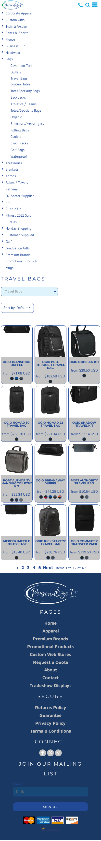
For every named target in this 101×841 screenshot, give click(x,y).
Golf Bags (18, 150)
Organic (16, 117)
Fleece (10, 39)
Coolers (16, 136)
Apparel (50, 630)
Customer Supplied (20, 235)
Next (48, 567)
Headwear (13, 52)
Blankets (12, 169)
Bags (9, 59)
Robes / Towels (17, 182)
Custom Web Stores (50, 654)
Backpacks (18, 97)
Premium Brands (18, 255)
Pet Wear (12, 189)
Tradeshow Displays (51, 685)
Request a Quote (50, 662)
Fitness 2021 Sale (18, 215)
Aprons (11, 176)
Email (17, 784)
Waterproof (19, 156)
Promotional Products (22, 261)
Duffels (16, 72)
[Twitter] (50, 752)
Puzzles (11, 222)
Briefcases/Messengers (27, 123)
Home (50, 623)
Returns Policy (50, 707)
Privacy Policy (50, 723)
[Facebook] (42, 752)
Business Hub (15, 46)
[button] (87, 4)
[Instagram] (58, 752)
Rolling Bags (20, 130)
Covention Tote (21, 65)
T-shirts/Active (16, 26)
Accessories (14, 163)
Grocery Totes (20, 84)
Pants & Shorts (17, 33)
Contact (50, 677)
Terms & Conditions (50, 731)
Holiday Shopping (19, 228)
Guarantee (50, 715)
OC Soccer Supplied (20, 196)
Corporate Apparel (19, 13)
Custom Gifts (15, 20)
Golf (9, 241)
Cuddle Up (13, 209)
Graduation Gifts (18, 248)
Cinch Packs (19, 143)
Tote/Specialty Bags (25, 91)
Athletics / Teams (24, 104)
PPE (9, 202)
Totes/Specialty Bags (26, 110)
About (50, 669)
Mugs (9, 268)
